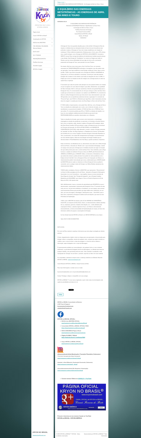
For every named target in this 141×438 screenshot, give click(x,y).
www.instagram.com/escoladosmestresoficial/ (70, 370)
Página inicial (36, 32)
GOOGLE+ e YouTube (84, 378)
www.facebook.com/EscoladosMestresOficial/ (74, 323)
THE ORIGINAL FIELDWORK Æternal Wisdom (40, 47)
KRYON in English (37, 69)
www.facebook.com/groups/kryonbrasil (72, 343)
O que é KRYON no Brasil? (40, 35)
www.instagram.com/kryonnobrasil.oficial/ (69, 358)
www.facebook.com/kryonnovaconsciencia (73, 332)
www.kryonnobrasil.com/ (74, 259)
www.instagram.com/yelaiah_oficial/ (67, 364)
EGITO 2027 (36, 51)
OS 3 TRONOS (37, 55)
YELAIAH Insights (37, 65)
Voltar (60, 294)
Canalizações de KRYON (39, 39)
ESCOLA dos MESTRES (39, 42)
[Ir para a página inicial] (42, 12)
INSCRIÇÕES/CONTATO (39, 58)
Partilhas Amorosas (38, 62)
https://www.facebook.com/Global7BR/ (73, 337)
